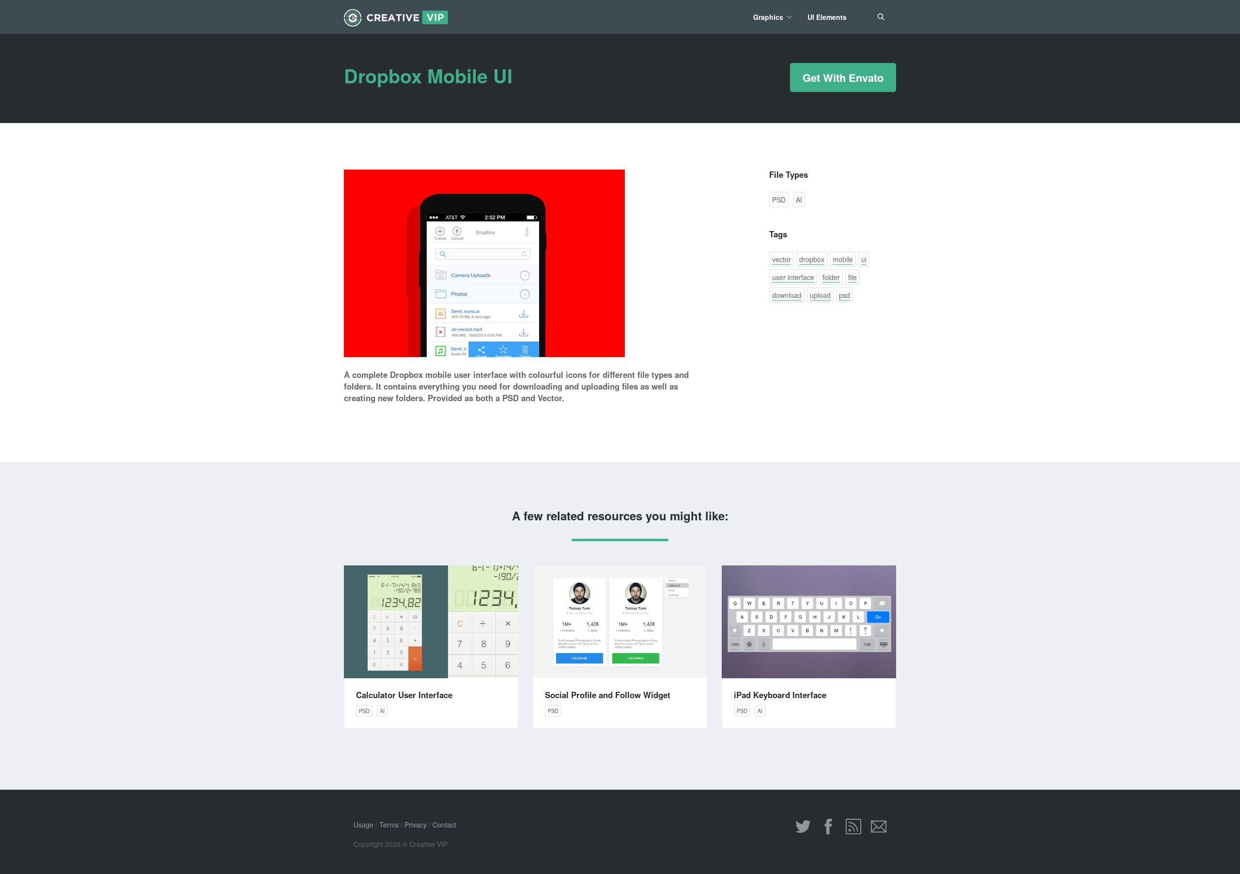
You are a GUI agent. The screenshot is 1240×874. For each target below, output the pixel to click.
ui (864, 259)
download (787, 295)
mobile (843, 259)
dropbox (811, 259)
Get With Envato (843, 77)
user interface (793, 277)
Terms (389, 824)
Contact (444, 824)
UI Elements (827, 17)
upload (820, 295)
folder (831, 277)
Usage (363, 824)
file (852, 277)
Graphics (768, 17)
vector (781, 259)
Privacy (415, 824)
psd (844, 295)
